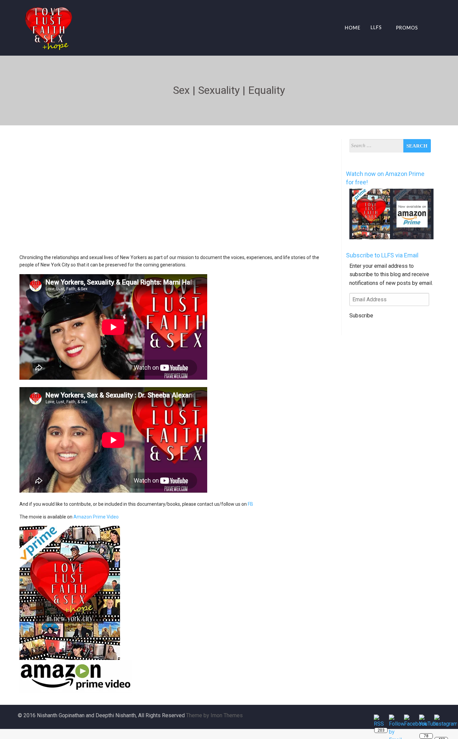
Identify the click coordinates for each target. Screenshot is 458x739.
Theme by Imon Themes (214, 715)
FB (250, 504)
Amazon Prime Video (96, 516)
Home (352, 28)
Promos (407, 28)
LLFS (376, 28)
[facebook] (426, 28)
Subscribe (361, 315)
